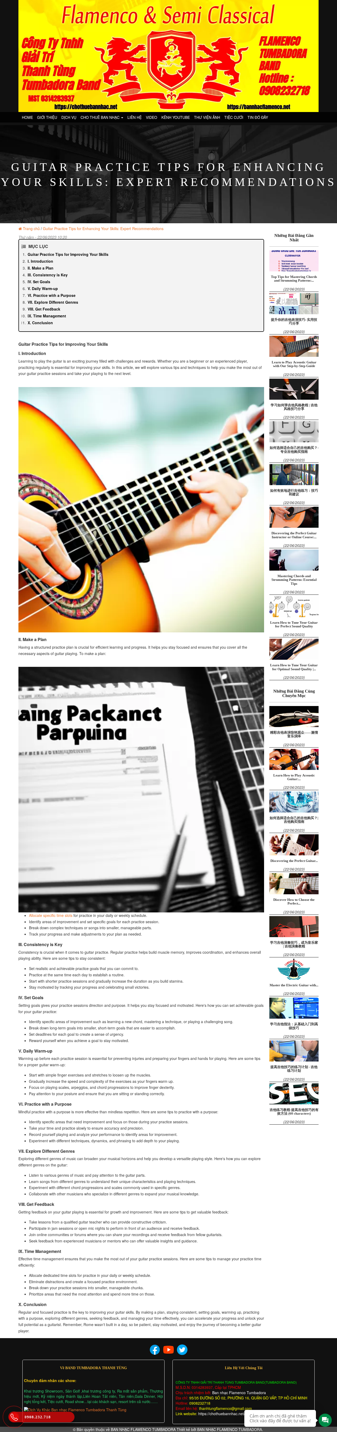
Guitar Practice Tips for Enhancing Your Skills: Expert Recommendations (103, 228)
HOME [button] (27, 117)
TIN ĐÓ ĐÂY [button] (257, 117)
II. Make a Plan (40, 268)
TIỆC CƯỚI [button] (233, 117)
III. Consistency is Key (48, 274)
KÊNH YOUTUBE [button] (175, 117)
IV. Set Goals (39, 281)
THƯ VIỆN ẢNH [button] (207, 117)
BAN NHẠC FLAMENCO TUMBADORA (143, 1429)
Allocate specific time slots (50, 915)
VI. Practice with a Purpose (52, 295)
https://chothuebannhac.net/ (221, 1413)
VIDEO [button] (151, 117)
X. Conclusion (40, 322)
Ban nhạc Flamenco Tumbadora (238, 1392)
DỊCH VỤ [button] (68, 117)
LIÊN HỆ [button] (134, 117)
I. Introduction (40, 261)
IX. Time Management (47, 315)
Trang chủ (31, 228)
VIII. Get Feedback (44, 309)
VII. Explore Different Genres (53, 302)
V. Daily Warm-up (43, 288)
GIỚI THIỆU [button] (47, 117)
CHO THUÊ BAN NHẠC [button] (101, 117)
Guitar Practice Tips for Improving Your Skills (68, 254)
